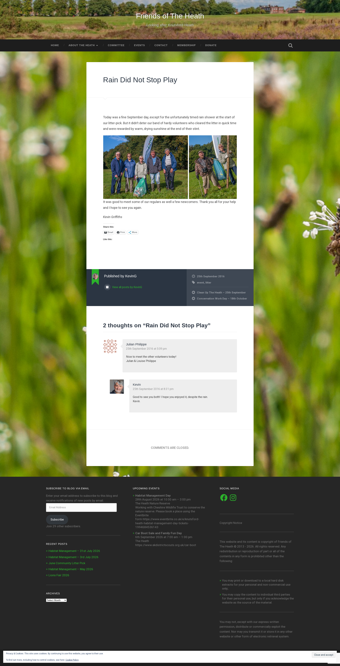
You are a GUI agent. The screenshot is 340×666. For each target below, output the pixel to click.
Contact (161, 45)
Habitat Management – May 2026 (71, 569)
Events (139, 45)
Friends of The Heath (170, 16)
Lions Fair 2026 (59, 575)
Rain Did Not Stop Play (140, 80)
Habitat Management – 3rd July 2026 (73, 557)
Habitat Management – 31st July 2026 (74, 551)
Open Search (290, 45)
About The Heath (82, 45)
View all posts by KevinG (126, 287)
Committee (116, 45)
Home (55, 45)
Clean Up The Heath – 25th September (221, 292)
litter (208, 282)
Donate (211, 45)
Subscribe (57, 519)
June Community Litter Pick (67, 563)
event (200, 282)
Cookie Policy (72, 660)
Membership (186, 45)
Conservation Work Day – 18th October (222, 298)
